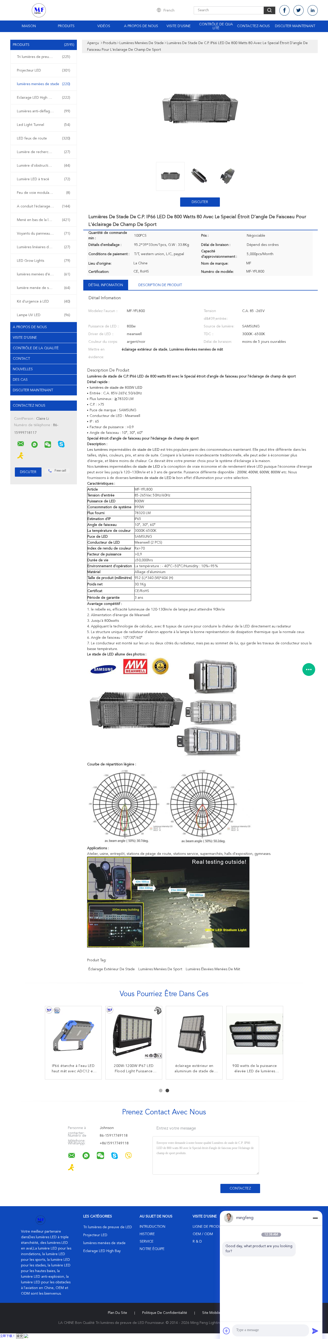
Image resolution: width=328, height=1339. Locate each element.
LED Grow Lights (43, 261)
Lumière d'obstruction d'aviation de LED (45, 165)
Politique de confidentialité (164, 1313)
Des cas (20, 380)
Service (146, 1241)
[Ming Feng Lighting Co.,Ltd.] (20, 443)
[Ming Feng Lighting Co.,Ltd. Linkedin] (313, 10)
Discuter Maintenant (295, 26)
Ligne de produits (209, 1226)
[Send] (315, 1330)
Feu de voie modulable (43, 193)
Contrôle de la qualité (36, 348)
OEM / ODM (203, 1234)
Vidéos (103, 26)
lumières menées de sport (160, 969)
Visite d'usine (179, 26)
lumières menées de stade (43, 84)
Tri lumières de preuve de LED (43, 57)
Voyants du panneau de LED (43, 233)
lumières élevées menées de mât (213, 969)
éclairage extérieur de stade (111, 969)
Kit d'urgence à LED (43, 301)
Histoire (147, 1234)
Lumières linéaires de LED (43, 247)
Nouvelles (23, 369)
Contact (21, 359)
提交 (20, 1336)
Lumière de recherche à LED (43, 152)
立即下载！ (7, 1336)
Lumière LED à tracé (43, 179)
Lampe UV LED (43, 315)
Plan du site (117, 1313)
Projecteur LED (43, 70)
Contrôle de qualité (216, 26)
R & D (197, 1241)
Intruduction (152, 1226)
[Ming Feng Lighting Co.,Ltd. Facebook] (284, 10)
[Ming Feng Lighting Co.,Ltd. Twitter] (298, 10)
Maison (29, 26)
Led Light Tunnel (43, 125)
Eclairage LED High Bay (43, 97)
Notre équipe (152, 1249)
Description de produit (160, 285)
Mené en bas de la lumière (43, 220)
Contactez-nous (253, 26)
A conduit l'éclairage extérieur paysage (45, 206)
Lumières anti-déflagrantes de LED (45, 111)
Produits (66, 26)
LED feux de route (43, 138)
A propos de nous (141, 26)
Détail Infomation (105, 285)
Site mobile (211, 1313)
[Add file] (226, 1330)
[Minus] (315, 1218)
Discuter (200, 202)
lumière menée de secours (43, 288)
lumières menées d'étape (43, 274)
